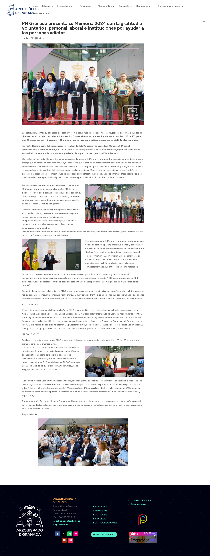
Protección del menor (169, 6)
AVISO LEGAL (100, 510)
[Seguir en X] (63, 533)
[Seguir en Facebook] (57, 533)
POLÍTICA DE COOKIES (105, 522)
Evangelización (65, 6)
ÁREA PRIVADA (138, 504)
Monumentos (105, 6)
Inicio (35, 6)
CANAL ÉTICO (101, 506)
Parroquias (85, 6)
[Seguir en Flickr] (75, 533)
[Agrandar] (77, 243)
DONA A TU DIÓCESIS (104, 534)
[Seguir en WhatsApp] (69, 533)
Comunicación (143, 6)
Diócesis (46, 6)
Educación (124, 6)
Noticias (40, 38)
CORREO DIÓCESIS (141, 500)
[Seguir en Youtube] (64, 540)
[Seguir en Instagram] (70, 540)
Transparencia (39, 13)
